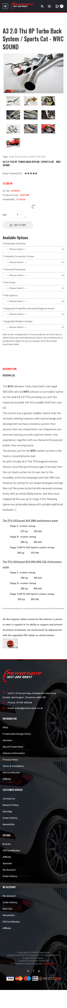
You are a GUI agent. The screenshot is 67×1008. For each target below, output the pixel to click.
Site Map (7, 811)
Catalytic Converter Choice (19, 256)
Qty (4, 214)
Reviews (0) (9, 375)
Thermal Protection (15, 269)
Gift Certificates (11, 772)
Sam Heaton (49, 963)
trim (43, 156)
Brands (7, 844)
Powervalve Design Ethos (17, 734)
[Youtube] (39, 971)
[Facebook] (33, 971)
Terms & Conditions (13, 766)
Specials (7, 863)
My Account (9, 869)
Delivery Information (14, 753)
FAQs (5, 727)
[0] (57, 6)
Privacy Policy (10, 759)
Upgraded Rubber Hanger (18, 321)
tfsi (38, 156)
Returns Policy (11, 805)
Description (9, 369)
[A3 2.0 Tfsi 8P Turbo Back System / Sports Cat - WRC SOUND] (33, 73)
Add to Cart (20, 224)
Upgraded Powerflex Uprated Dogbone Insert (29, 308)
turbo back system (25, 156)
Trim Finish (10, 282)
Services (7, 740)
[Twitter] (28, 971)
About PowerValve (13, 746)
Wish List (7, 908)
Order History (10, 818)
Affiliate (7, 779)
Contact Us (9, 798)
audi (11, 156)
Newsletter (9, 824)
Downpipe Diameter (15, 243)
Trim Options (11, 295)
